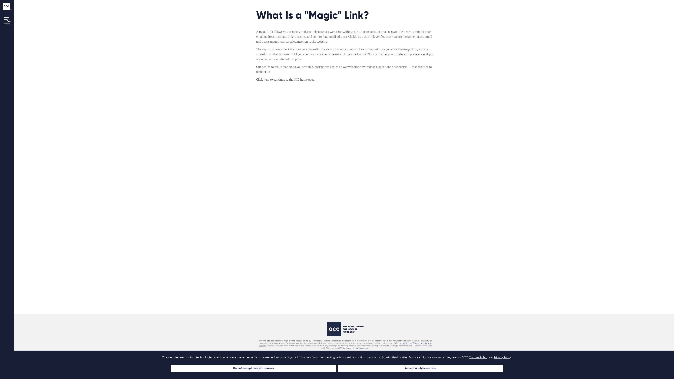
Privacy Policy (502, 357)
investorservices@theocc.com (356, 348)
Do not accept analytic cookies (253, 368)
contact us (263, 72)
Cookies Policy (478, 357)
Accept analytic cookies (420, 368)
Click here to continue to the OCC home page (285, 79)
